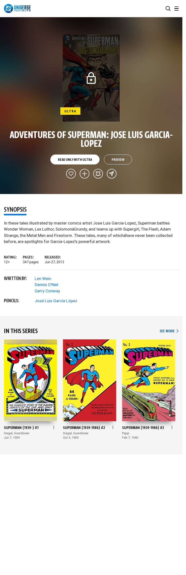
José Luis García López (56, 300)
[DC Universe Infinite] (17, 8)
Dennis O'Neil (46, 284)
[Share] (111, 174)
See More (169, 331)
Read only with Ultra (75, 160)
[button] (168, 8)
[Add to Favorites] (71, 174)
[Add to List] (84, 174)
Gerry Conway (47, 290)
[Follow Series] (98, 174)
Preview (118, 160)
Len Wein (43, 278)
